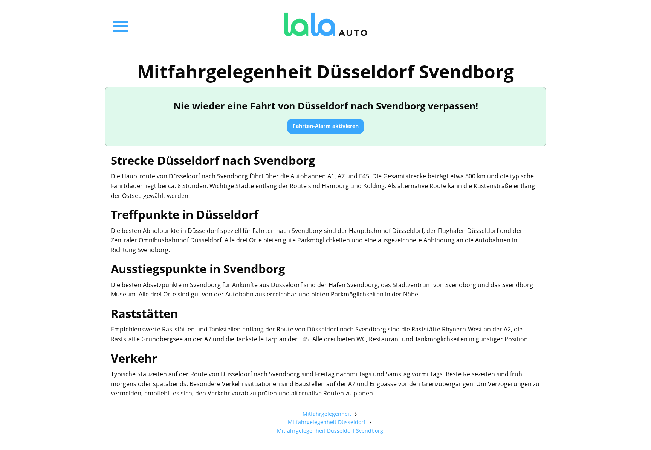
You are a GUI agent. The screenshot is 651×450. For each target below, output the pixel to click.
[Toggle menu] (120, 24)
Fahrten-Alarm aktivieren (326, 125)
